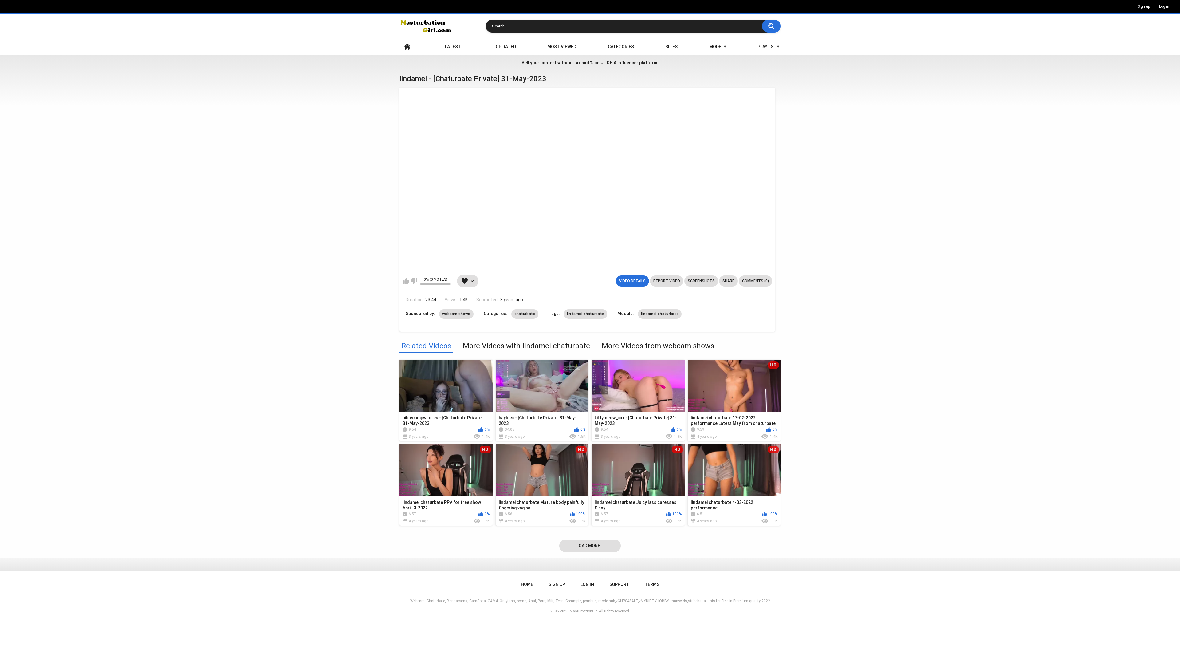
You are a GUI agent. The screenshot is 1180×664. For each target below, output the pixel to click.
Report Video (666, 281)
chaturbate (524, 314)
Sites (671, 46)
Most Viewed (561, 46)
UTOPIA (608, 62)
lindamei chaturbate (585, 314)
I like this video (406, 281)
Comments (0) (755, 281)
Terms (652, 584)
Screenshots (701, 281)
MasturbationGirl (584, 611)
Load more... (590, 545)
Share (728, 281)
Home (407, 47)
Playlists (768, 46)
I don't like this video (414, 281)
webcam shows (456, 314)
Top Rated (504, 46)
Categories (621, 46)
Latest (453, 46)
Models (717, 46)
